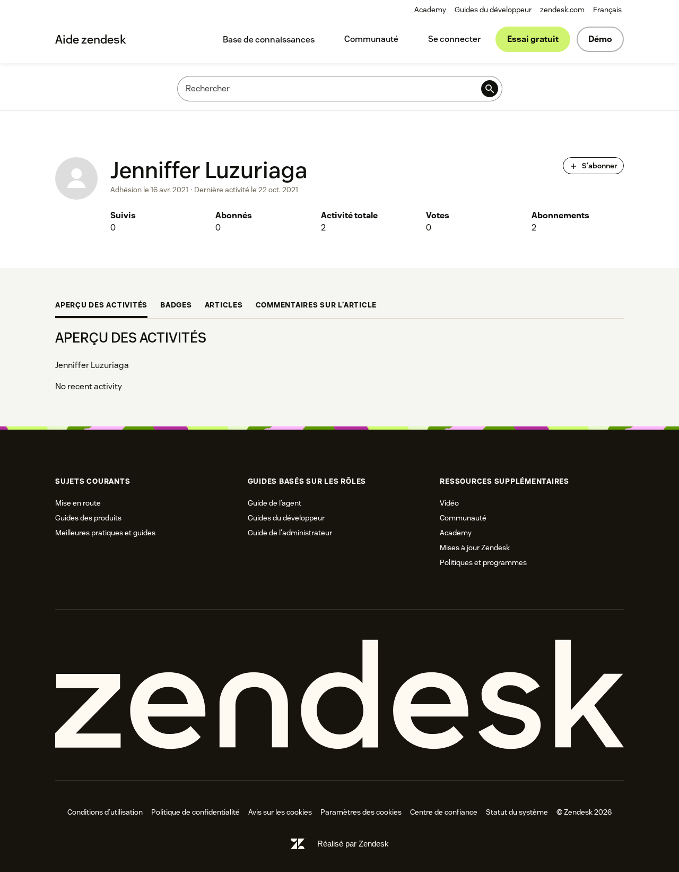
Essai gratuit (533, 39)
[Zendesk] (339, 694)
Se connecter (454, 39)
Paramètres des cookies (361, 812)
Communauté (371, 39)
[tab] (101, 306)
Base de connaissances (269, 39)
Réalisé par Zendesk (353, 844)
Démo (600, 39)
